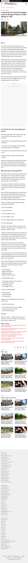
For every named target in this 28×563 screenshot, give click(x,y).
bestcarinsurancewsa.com (6, 455)
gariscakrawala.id (4, 472)
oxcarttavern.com (5, 463)
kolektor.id (3, 521)
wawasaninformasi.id (5, 490)
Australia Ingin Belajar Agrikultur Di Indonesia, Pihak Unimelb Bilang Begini (12, 338)
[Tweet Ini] (18, 347)
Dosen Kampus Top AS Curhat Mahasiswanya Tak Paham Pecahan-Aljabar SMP (12, 342)
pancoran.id (3, 524)
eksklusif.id (3, 528)
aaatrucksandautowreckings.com (8, 541)
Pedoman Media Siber (17, 557)
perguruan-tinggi (5, 10)
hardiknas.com (4, 505)
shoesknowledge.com (6, 466)
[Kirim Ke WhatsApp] (26, 347)
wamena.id (3, 533)
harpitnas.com (4, 508)
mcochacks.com (4, 460)
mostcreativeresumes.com (7, 462)
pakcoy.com (3, 506)
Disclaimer (8, 557)
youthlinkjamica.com (5, 542)
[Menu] (2, 3)
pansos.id (3, 502)
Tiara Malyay (6, 19)
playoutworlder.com (5, 545)
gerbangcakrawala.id (5, 474)
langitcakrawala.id (5, 477)
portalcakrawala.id (5, 493)
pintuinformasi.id (4, 488)
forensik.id (3, 503)
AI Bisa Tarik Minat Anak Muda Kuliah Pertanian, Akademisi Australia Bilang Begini (11, 335)
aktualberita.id (4, 485)
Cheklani (18, 559)
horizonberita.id (4, 491)
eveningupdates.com (5, 459)
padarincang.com (5, 519)
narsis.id (3, 500)
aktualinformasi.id (5, 468)
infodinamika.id (4, 499)
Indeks (4, 556)
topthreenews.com (5, 539)
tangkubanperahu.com (6, 511)
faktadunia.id (4, 469)
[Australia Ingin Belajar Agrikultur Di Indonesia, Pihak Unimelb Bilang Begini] (7, 384)
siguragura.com (4, 514)
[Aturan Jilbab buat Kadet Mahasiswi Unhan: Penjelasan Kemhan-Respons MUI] (7, 356)
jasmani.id (3, 525)
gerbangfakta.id (4, 497)
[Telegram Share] (23, 347)
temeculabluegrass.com (6, 547)
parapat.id (3, 535)
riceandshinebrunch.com (6, 465)
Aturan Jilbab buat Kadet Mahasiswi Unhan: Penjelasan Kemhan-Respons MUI (13, 326)
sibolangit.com (4, 513)
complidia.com (4, 457)
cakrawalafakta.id (5, 487)
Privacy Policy (16, 556)
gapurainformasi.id (5, 471)
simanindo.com (4, 518)
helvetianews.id (4, 475)
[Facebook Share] (15, 347)
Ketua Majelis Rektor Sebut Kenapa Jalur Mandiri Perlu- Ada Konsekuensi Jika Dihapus (13, 329)
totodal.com (3, 452)
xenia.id (2, 532)
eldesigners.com (4, 548)
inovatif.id (3, 530)
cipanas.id (3, 527)
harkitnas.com (4, 510)
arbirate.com (4, 544)
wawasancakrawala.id (6, 481)
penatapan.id (4, 536)
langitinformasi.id (4, 478)
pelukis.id (3, 522)
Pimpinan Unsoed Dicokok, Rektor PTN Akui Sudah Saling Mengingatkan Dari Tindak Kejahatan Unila (14, 332)
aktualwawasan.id (5, 496)
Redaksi (23, 556)
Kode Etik (10, 556)
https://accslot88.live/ (5, 445)
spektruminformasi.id (5, 494)
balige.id (3, 538)
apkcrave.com (4, 454)
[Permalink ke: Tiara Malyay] (2, 19)
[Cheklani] (10, 3)
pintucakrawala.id (5, 480)
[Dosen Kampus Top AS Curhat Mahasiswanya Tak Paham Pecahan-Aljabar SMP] (21, 384)
